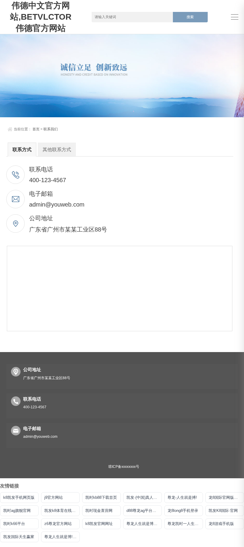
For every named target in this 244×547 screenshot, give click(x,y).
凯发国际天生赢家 (18, 537)
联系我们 (50, 129)
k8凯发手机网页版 (19, 497)
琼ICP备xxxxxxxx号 (123, 467)
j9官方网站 (53, 497)
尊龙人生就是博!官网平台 (62, 537)
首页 (36, 129)
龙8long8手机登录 (183, 510)
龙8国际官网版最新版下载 (226, 497)
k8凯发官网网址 (99, 523)
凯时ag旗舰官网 (17, 510)
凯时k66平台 (14, 523)
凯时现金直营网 (98, 510)
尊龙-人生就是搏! (182, 497)
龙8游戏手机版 (221, 523)
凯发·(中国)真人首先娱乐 (144, 497)
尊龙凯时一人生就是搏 (185, 523)
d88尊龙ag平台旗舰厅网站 (144, 510)
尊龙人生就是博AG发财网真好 (144, 523)
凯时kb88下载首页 (101, 497)
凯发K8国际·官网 (223, 510)
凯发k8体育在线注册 (61, 510)
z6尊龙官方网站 (58, 523)
